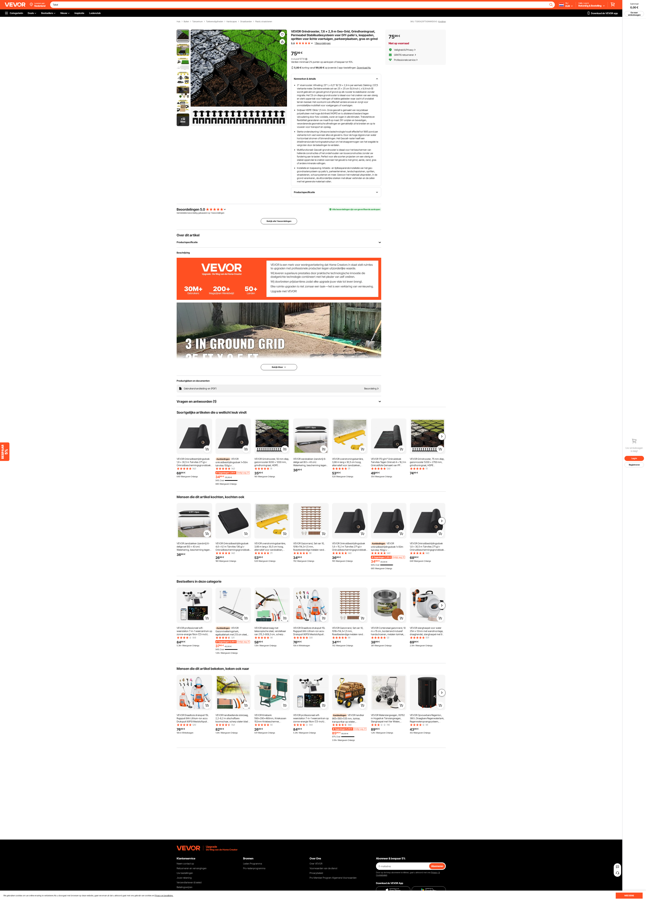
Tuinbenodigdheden (214, 21)
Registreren (634, 464)
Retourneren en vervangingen (192, 868)
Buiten (186, 21)
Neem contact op (185, 863)
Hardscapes (231, 21)
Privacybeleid (316, 873)
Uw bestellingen (185, 873)
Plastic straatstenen (263, 21)
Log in (634, 458)
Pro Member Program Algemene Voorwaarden (333, 877)
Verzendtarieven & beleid (189, 882)
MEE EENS (629, 895)
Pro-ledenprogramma (254, 868)
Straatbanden (246, 21)
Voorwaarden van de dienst (323, 868)
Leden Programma (252, 863)
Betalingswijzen (184, 887)
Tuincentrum (197, 21)
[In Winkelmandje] (207, 449)
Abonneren (437, 866)
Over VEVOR (316, 863)
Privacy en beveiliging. (164, 895)
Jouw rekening (184, 877)
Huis (178, 21)
